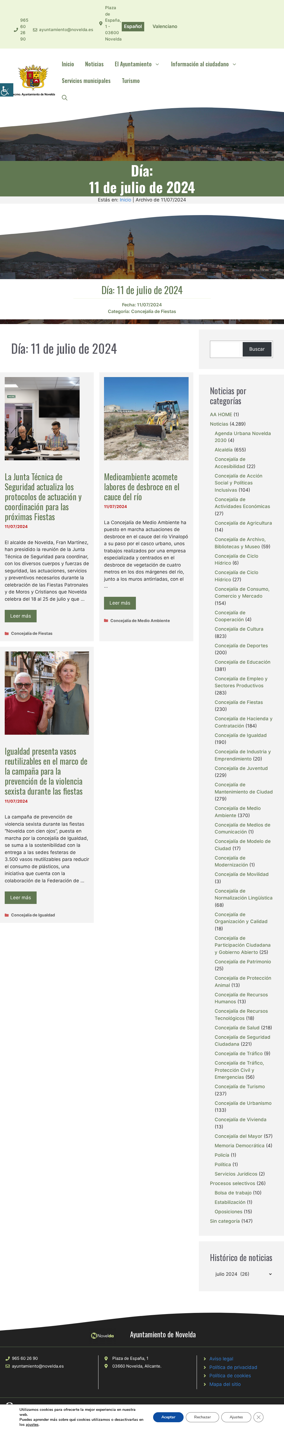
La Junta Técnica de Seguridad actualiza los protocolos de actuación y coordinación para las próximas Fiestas (43, 496)
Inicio (68, 64)
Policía (222, 1155)
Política (223, 1164)
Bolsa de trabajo (233, 1193)
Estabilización (230, 1202)
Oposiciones (228, 1211)
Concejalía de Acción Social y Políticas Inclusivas (238, 483)
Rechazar (202, 1417)
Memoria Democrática (240, 1145)
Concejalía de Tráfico (239, 1053)
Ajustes (236, 1417)
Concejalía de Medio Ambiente (140, 620)
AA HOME (221, 414)
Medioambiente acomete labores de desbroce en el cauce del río (141, 486)
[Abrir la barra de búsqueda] (64, 97)
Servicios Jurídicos (236, 1174)
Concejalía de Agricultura (243, 523)
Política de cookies (230, 1375)
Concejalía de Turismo (240, 1086)
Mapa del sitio (225, 1384)
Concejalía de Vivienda (241, 1119)
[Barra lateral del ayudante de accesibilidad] (6, 90)
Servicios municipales (86, 80)
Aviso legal (221, 1358)
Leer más (20, 616)
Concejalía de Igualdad (33, 915)
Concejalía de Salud (237, 1027)
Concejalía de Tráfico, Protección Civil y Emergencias (239, 1070)
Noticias (94, 64)
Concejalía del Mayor (238, 1136)
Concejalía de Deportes (241, 645)
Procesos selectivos (232, 1183)
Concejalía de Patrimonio (243, 961)
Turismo (131, 80)
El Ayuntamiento (133, 64)
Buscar (257, 349)
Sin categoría (225, 1221)
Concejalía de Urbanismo (243, 1103)
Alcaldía (224, 450)
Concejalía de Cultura (239, 629)
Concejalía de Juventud (241, 768)
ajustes (32, 1424)
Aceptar (168, 1417)
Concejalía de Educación (242, 662)
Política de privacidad (233, 1367)
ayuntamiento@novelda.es (66, 29)
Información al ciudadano (200, 64)
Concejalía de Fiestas (153, 311)
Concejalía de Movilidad (242, 874)
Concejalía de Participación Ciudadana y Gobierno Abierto (243, 945)
